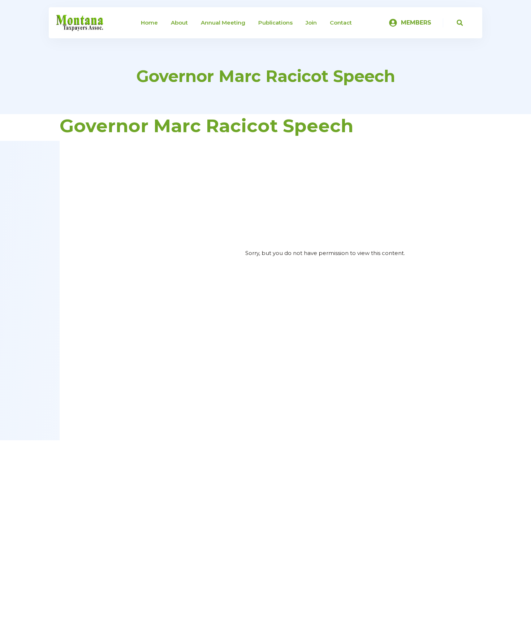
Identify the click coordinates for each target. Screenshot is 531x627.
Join (311, 22)
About (179, 22)
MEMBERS (416, 22)
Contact (341, 22)
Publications (275, 22)
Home (149, 22)
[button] (459, 23)
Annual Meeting (223, 22)
